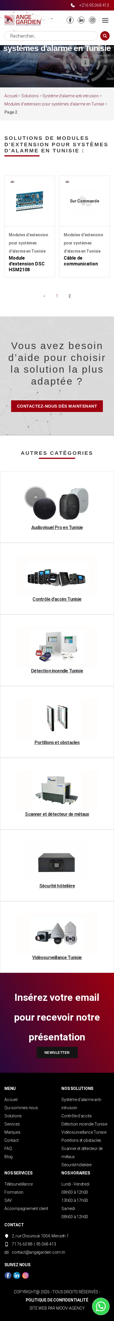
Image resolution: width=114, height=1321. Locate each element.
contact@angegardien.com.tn (38, 1252)
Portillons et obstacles (57, 742)
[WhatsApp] (101, 1306)
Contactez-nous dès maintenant (57, 406)
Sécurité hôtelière (57, 886)
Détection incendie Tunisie (57, 671)
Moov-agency (70, 1308)
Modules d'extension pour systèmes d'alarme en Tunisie (54, 104)
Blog (8, 1156)
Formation (13, 1192)
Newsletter (57, 1053)
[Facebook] (70, 20)
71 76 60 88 (22, 1244)
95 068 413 (46, 1244)
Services (12, 1124)
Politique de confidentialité (57, 1300)
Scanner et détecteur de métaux (57, 814)
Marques (12, 1132)
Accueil (11, 96)
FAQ (8, 1148)
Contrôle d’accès (76, 1116)
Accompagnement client (26, 1208)
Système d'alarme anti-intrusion (70, 96)
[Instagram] (92, 20)
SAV (8, 1200)
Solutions (30, 96)
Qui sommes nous (21, 1107)
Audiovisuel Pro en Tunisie (57, 527)
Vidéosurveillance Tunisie (57, 957)
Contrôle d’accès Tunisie (56, 599)
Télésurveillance (18, 1184)
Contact (11, 1140)
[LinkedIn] (81, 20)
